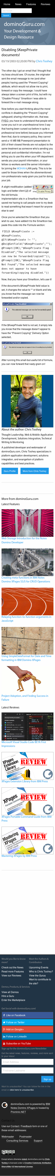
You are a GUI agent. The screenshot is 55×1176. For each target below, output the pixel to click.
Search (6, 15)
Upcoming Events (38, 967)
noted (24, 1159)
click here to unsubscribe (22, 1089)
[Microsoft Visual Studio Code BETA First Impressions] (27, 726)
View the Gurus (37, 975)
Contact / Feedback (21, 1126)
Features (31, 4)
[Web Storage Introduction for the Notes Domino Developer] (27, 522)
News (18, 4)
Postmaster (25, 1136)
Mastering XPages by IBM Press (19, 856)
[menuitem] (7, 4)
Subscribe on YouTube (18, 1043)
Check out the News (12, 967)
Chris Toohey (44, 61)
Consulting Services (17, 1140)
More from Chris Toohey (34, 471)
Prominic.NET (18, 1112)
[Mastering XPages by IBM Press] (27, 840)
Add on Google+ (15, 1029)
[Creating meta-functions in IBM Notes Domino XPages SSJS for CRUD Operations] (27, 562)
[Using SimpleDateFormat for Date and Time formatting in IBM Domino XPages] (27, 640)
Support (38, 1140)
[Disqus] (27, 912)
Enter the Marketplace (13, 1000)
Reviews (45, 4)
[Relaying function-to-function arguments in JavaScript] (27, 601)
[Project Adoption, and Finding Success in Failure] (27, 680)
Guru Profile (10, 471)
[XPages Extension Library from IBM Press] (27, 765)
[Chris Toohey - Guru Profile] (27, 401)
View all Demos (10, 992)
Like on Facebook (15, 1015)
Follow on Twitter (15, 1022)
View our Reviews (11, 975)
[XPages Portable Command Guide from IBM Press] (27, 801)
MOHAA (21, 168)
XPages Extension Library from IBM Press (25, 781)
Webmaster (8, 1136)
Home (7, 4)
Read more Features (13, 971)
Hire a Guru (8, 996)
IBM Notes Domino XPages (30, 1106)
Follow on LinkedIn (16, 1036)
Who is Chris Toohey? (41, 971)
